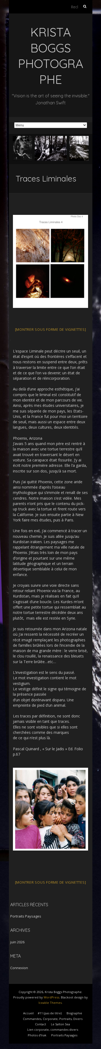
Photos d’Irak (37, 1035)
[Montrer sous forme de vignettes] (50, 329)
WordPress (51, 997)
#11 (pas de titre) (50, 1013)
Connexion (19, 967)
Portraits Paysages (25, 916)
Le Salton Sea (60, 1024)
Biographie (74, 1013)
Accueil (28, 1013)
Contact (40, 1024)
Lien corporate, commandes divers (52, 1029)
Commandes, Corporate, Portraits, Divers (52, 1019)
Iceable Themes (50, 1003)
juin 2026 (17, 942)
